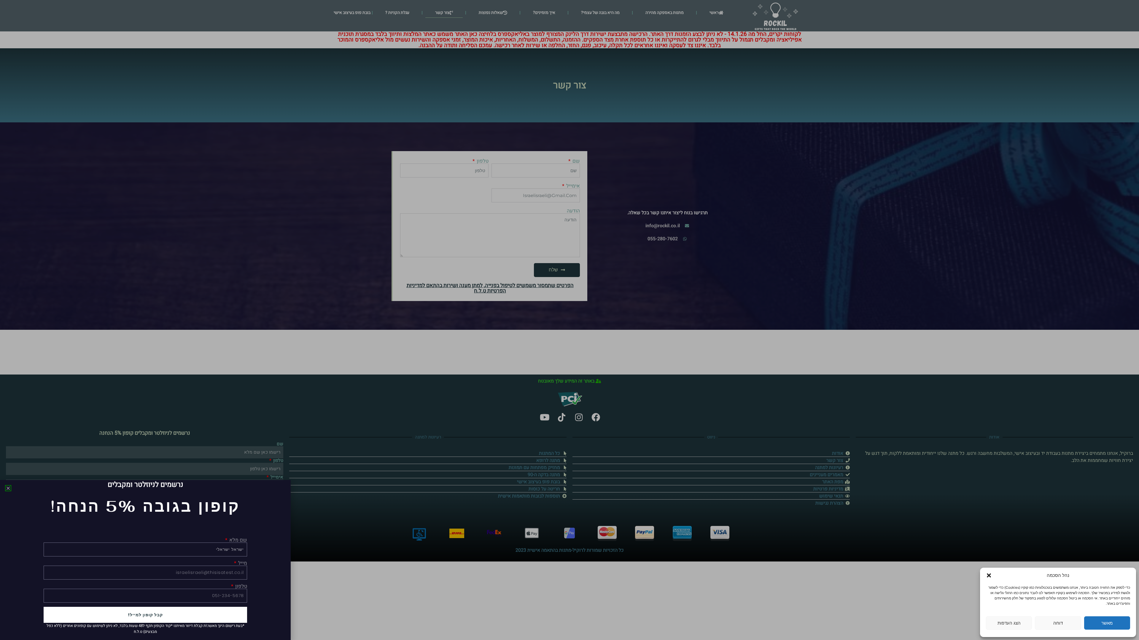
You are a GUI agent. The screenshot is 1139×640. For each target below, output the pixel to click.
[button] (989, 575)
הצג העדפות (1009, 623)
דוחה (1058, 623)
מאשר (1107, 623)
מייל (242, 563)
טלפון (240, 586)
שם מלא (237, 540)
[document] (569, 320)
